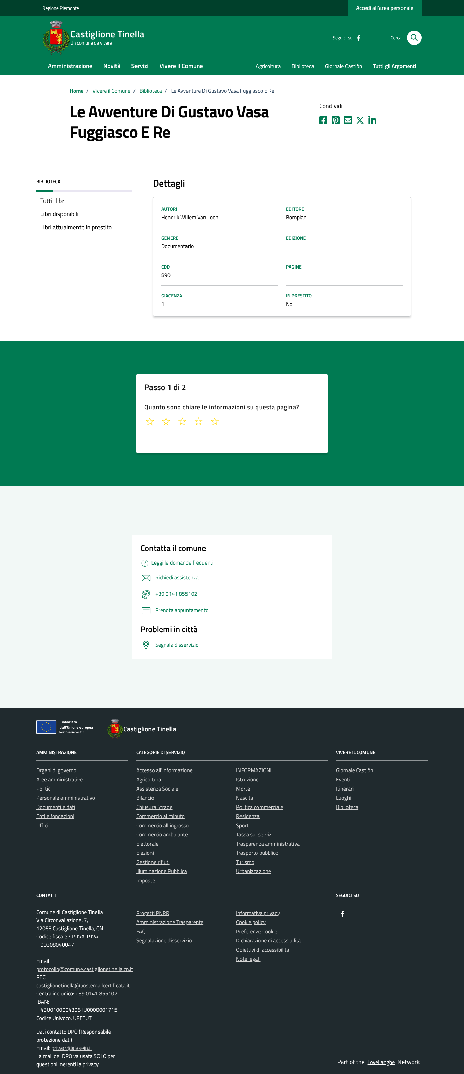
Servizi (139, 65)
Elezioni (145, 853)
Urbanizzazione (253, 871)
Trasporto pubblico (257, 853)
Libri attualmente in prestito (76, 227)
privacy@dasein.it (71, 1048)
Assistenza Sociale (157, 789)
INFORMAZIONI (253, 770)
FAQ (141, 932)
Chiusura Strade (154, 807)
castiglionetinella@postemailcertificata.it (83, 986)
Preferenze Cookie (257, 932)
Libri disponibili (59, 214)
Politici (44, 789)
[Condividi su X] (360, 119)
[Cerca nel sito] (414, 38)
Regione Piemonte (60, 8)
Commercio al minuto (160, 816)
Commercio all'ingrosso (162, 825)
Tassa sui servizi (254, 835)
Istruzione (247, 780)
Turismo (245, 862)
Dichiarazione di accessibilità (268, 941)
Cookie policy (251, 922)
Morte (243, 789)
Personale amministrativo (65, 798)
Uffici (42, 825)
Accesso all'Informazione (164, 770)
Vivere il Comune (181, 65)
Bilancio (145, 798)
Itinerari (345, 789)
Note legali (248, 959)
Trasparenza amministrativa (268, 844)
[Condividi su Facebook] (323, 119)
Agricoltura (268, 66)
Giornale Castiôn (343, 66)
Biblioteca (303, 66)
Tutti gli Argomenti (394, 66)
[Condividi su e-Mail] (348, 119)
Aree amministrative (59, 780)
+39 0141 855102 (96, 994)
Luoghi (343, 798)
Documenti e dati (55, 807)
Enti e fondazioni (55, 816)
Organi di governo (56, 770)
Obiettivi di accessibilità (262, 950)
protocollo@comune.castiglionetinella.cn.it (84, 969)
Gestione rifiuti (153, 862)
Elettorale (147, 844)
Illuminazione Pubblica (161, 871)
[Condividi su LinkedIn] (372, 119)
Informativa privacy (258, 913)
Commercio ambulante (162, 835)
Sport (242, 825)
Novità (111, 65)
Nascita (244, 798)
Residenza (248, 816)
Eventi (343, 780)
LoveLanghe (381, 1062)
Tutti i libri (53, 200)
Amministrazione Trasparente (169, 922)
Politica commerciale (259, 807)
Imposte (145, 881)
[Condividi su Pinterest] (336, 119)
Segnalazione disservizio (164, 941)
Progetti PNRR (152, 913)
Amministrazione (70, 65)
